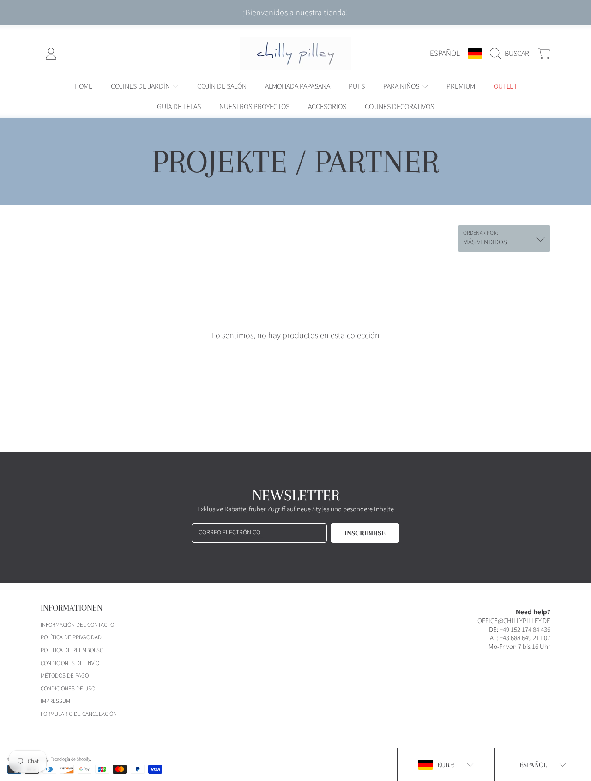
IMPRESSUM (55, 701)
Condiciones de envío (70, 663)
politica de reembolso (72, 650)
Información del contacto (77, 625)
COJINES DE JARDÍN (141, 86)
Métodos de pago (65, 676)
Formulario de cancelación (79, 714)
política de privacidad (71, 637)
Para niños (402, 86)
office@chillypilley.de (513, 621)
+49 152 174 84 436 (525, 630)
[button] (512, 53)
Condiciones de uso (68, 688)
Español (445, 53)
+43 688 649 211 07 (525, 638)
